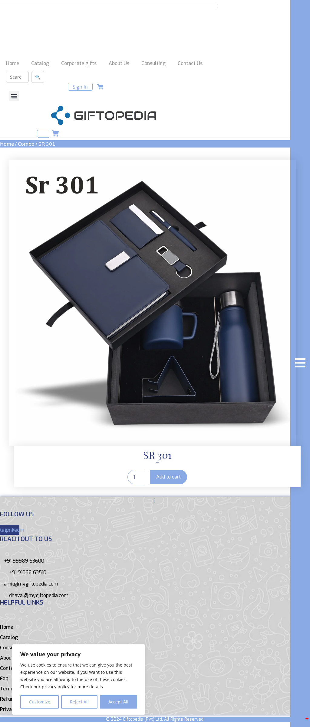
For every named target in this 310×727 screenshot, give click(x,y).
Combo (26, 144)
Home (12, 63)
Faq (4, 678)
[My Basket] (306, 718)
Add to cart (168, 477)
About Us (119, 63)
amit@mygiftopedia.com (31, 584)
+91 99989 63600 (24, 561)
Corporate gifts (79, 63)
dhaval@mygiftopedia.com (38, 595)
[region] (78, 679)
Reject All (79, 702)
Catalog (40, 63)
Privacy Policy (16, 709)
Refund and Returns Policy (30, 699)
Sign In (80, 86)
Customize (39, 702)
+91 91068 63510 (27, 572)
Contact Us (190, 63)
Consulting (153, 63)
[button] (14, 96)
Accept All (118, 702)
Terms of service (19, 689)
